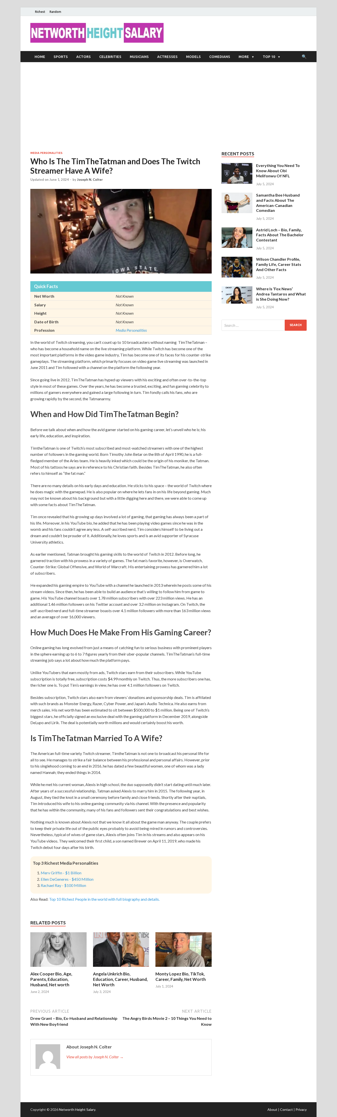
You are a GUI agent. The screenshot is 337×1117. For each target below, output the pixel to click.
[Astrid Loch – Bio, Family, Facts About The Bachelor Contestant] (237, 230)
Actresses (167, 57)
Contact (286, 1109)
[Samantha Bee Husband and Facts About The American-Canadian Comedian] (237, 195)
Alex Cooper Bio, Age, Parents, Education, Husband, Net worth (51, 979)
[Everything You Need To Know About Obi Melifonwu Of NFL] (237, 166)
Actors (83, 57)
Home (40, 57)
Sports (61, 57)
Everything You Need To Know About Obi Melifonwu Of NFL (278, 170)
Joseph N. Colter (90, 180)
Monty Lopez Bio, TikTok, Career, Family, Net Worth (180, 976)
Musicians (139, 57)
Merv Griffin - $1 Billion (61, 872)
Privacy (301, 1109)
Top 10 (269, 57)
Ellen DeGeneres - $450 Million (67, 879)
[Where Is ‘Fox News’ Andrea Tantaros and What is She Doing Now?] (237, 289)
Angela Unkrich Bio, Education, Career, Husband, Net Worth (120, 979)
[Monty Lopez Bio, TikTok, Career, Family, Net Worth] (183, 968)
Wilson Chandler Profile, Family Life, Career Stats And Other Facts (278, 264)
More (244, 57)
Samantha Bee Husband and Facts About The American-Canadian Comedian (278, 203)
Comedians (219, 57)
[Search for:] (264, 325)
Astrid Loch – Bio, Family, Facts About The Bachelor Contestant (280, 234)
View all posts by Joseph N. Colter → (95, 1056)
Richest (40, 11)
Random (55, 11)
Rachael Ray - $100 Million (63, 885)
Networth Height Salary (77, 1109)
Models (193, 57)
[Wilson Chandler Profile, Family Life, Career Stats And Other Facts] (237, 259)
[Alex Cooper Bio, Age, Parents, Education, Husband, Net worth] (58, 968)
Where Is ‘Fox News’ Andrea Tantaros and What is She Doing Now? (281, 293)
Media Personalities (46, 152)
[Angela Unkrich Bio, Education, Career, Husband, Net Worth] (121, 968)
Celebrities (110, 57)
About (272, 1109)
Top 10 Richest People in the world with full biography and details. (104, 899)
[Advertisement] (168, 106)
